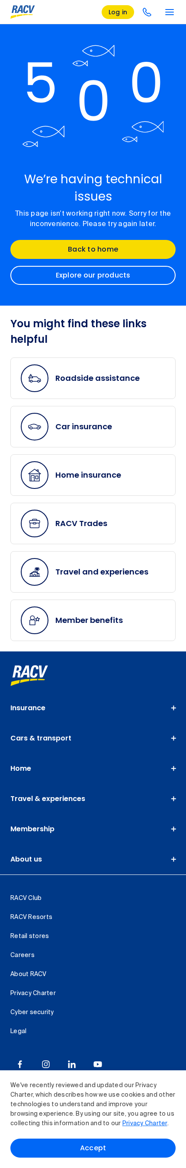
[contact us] (147, 12)
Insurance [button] (27, 708)
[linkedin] (71, 1064)
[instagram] (45, 1064)
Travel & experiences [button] (47, 799)
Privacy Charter (144, 1123)
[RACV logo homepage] (22, 12)
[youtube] (97, 1064)
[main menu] (169, 12)
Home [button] (20, 768)
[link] (38, 675)
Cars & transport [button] (40, 738)
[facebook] (19, 1064)
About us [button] (26, 859)
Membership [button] (32, 829)
